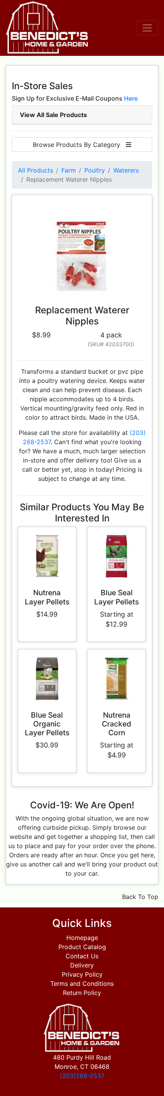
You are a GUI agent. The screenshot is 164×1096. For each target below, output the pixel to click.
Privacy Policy (82, 974)
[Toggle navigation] (147, 28)
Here (131, 98)
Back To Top (140, 897)
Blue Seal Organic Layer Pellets (47, 723)
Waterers (126, 170)
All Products (35, 170)
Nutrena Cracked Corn (116, 723)
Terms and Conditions (82, 983)
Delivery (82, 965)
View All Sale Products (53, 115)
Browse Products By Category (79, 144)
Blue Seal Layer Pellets (116, 597)
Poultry (94, 170)
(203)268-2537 (82, 1076)
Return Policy (82, 993)
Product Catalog (82, 947)
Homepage (82, 937)
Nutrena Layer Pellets (47, 597)
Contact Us (82, 956)
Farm (68, 170)
